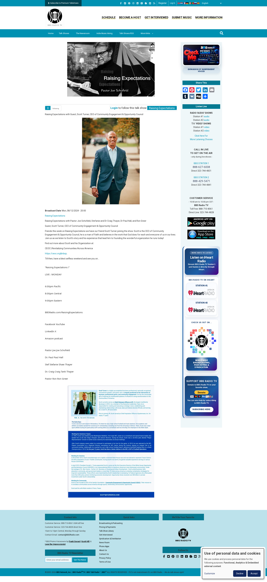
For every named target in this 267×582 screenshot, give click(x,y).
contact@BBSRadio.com (68, 535)
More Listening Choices (201, 139)
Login (114, 108)
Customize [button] (209, 573)
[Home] (55, 17)
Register (163, 3)
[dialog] (233, 563)
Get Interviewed (156, 17)
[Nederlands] (181, 3)
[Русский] (195, 3)
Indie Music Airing (104, 33)
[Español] (198, 3)
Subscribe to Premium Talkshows (64, 3)
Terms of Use (105, 562)
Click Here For (201, 136)
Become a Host (130, 17)
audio (206, 116)
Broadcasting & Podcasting (111, 523)
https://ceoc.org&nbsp (56, 253)
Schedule (109, 17)
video (206, 127)
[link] (64, 312)
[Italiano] (190, 3)
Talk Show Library (106, 531)
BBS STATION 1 (201, 163)
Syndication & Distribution (110, 539)
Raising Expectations (55, 216)
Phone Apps (104, 546)
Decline (239, 573)
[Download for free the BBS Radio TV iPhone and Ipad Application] (201, 234)
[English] (179, 3)
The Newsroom (83, 33)
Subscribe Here (201, 409)
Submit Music (182, 17)
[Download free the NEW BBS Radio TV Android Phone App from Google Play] (201, 221)
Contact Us (104, 554)
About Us (103, 550)
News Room (104, 542)
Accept (254, 573)
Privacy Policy (105, 558)
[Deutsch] (187, 3)
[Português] (192, 3)
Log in (172, 3)
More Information (208, 17)
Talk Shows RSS (126, 33)
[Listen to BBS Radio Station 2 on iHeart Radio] (202, 309)
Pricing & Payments (107, 527)
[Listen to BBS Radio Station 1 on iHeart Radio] (202, 292)
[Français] (184, 3)
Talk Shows (64, 33)
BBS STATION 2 (201, 177)
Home (50, 33)
